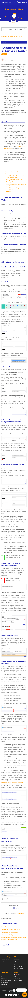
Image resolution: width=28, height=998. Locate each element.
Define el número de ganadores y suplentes (14, 180)
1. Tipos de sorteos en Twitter (12, 172)
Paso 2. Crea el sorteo (12, 177)
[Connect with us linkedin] (13, 995)
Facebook (2, 900)
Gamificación (17, 959)
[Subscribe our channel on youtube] (11, 995)
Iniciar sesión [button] (21, 2)
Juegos (3, 974)
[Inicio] (7, 2)
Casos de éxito (17, 978)
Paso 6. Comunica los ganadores (15, 188)
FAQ (15, 976)
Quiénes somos (5, 959)
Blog (2, 961)
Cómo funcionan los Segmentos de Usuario (11, 935)
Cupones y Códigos (6, 980)
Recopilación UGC (18, 968)
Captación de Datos (18, 961)
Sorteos (11, 38)
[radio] (10, 908)
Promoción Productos (19, 966)
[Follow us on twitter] (6, 995)
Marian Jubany (8, 59)
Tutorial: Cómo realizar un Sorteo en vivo (10, 929)
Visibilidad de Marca (18, 963)
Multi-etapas (4, 984)
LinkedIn (7, 900)
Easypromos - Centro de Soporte (9, 36)
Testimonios (4, 963)
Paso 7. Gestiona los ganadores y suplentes (15, 190)
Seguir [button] (4, 54)
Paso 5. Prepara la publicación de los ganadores (16, 185)
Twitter (5, 900)
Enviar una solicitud (19, 913)
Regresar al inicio (5, 918)
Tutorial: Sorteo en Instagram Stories (10, 932)
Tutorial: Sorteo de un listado (8, 926)
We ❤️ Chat (17, 974)
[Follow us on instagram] (16, 995)
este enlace (9, 272)
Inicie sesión (4, 951)
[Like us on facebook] (9, 995)
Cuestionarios (4, 982)
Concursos (4, 978)
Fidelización (17, 965)
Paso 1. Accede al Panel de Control (15, 176)
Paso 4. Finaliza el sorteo (13, 182)
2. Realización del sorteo (10, 174)
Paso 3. (8, 179)
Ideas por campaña (18, 980)
